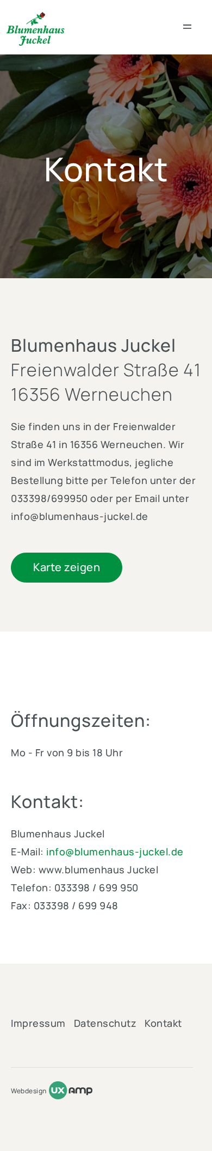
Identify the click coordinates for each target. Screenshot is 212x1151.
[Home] (35, 29)
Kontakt (163, 1023)
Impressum (38, 1023)
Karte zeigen (66, 567)
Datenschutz (105, 1023)
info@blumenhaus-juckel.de (115, 851)
